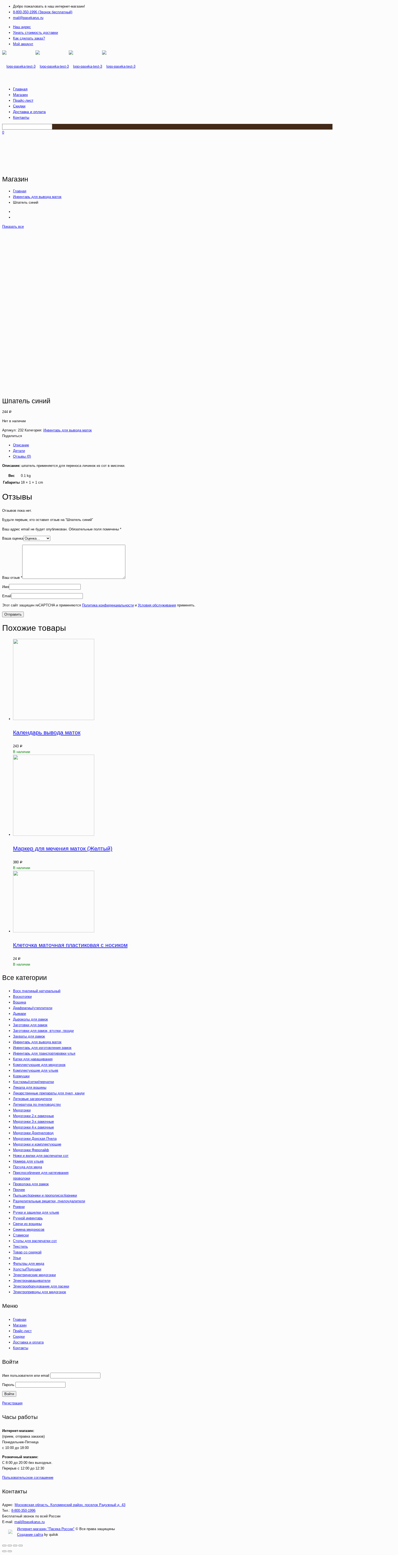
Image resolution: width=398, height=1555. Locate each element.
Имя (5, 587)
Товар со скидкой (27, 1252)
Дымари (19, 1014)
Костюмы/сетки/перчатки (33, 1082)
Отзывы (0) (22, 456)
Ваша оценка (12, 538)
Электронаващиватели (31, 1281)
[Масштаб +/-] (20, 1545)
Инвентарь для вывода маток (37, 197)
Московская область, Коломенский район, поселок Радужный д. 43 (70, 1505)
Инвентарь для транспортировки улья (44, 1053)
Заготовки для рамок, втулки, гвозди (43, 1031)
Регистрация (12, 1403)
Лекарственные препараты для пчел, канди (48, 1093)
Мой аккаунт (23, 44)
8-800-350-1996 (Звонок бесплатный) (42, 12)
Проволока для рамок (31, 1184)
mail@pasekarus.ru (28, 18)
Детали (19, 451)
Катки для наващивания (33, 1059)
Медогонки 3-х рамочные (33, 1122)
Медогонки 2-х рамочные (33, 1116)
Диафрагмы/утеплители (32, 1008)
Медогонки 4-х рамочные (33, 1127)
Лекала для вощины (29, 1087)
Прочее (19, 1190)
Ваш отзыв (12, 578)
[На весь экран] (15, 1545)
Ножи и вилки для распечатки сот (40, 1156)
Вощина (19, 1002)
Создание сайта (30, 1535)
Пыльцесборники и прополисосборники (45, 1195)
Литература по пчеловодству (37, 1104)
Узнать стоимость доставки (35, 33)
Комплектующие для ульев (35, 1070)
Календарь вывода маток (46, 732)
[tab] (133, 445)
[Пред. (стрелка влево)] (4, 1551)
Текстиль (20, 1246)
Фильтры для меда (28, 1264)
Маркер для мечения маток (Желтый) (62, 848)
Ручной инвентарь (28, 1218)
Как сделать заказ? (29, 38)
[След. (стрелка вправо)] (10, 1551)
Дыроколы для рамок (30, 1019)
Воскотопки (22, 997)
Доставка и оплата (28, 1342)
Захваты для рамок (29, 1036)
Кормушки (21, 1076)
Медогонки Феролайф (31, 1150)
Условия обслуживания (157, 605)
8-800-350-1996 (23, 1510)
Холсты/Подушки (27, 1269)
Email (6, 596)
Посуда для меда (27, 1167)
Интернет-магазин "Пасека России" (45, 1529)
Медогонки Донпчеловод (33, 1133)
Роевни (19, 1207)
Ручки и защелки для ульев (36, 1212)
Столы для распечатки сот (35, 1241)
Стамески (21, 1235)
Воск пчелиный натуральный (36, 991)
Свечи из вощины (27, 1224)
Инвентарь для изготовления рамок (42, 1048)
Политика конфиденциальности (108, 605)
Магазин (20, 1325)
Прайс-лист (22, 1331)
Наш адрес (22, 27)
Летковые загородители (32, 1099)
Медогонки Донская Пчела (35, 1139)
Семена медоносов (28, 1229)
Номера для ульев (28, 1161)
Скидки (19, 1337)
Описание (21, 445)
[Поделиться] (10, 1545)
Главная (19, 191)
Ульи (17, 1258)
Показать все (13, 226)
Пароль (8, 1385)
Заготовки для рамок (30, 1025)
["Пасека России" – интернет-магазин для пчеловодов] (68, 66)
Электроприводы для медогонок (39, 1292)
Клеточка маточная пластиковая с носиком (70, 945)
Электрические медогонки (34, 1275)
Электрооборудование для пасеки (41, 1286)
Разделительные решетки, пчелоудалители (49, 1201)
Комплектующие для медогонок (39, 1065)
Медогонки (22, 1110)
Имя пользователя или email (25, 1376)
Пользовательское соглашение (27, 1477)
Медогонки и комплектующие (37, 1144)
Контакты (20, 1348)
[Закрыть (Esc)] (4, 1545)
